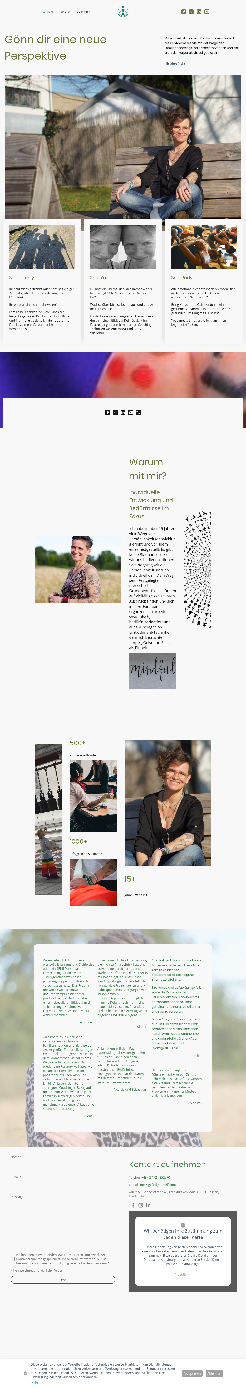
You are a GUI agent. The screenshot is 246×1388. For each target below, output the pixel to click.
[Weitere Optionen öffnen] (97, 11)
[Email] (206, 11)
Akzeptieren (183, 1274)
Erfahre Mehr (175, 63)
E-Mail (16, 1177)
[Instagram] (191, 11)
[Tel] (138, 412)
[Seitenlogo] (123, 11)
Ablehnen (214, 1373)
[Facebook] (183, 11)
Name (16, 1157)
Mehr (34, 1383)
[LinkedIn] (199, 11)
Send (63, 1280)
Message (17, 1197)
